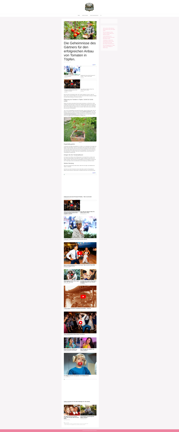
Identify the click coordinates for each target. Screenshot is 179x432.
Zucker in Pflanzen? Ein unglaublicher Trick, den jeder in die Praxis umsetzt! (74, 424)
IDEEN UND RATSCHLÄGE (94, 15)
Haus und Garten (66, 422)
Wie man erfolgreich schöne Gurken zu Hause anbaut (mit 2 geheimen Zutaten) (108, 33)
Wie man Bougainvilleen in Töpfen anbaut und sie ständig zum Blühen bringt (109, 46)
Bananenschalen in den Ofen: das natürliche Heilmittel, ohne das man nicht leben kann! (76, 423)
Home (79, 15)
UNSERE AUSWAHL (85, 15)
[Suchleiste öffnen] (100, 15)
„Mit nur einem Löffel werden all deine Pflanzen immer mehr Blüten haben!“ (109, 29)
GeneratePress (95, 430)
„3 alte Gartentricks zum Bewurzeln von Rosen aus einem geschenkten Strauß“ (108, 37)
